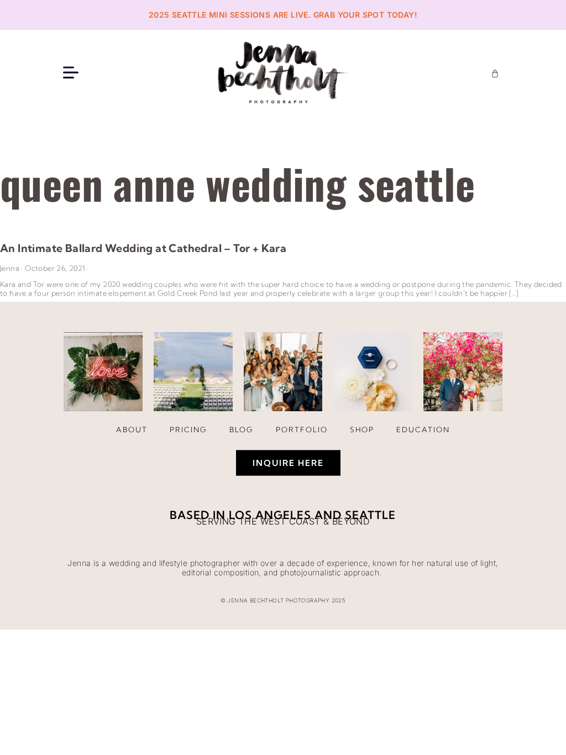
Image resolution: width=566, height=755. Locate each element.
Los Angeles (270, 515)
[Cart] (495, 73)
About (132, 429)
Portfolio (302, 429)
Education (423, 429)
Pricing (188, 429)
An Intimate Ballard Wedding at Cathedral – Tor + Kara (143, 248)
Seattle (370, 515)
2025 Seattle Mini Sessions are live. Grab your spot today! (283, 14)
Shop (362, 429)
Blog (241, 429)
